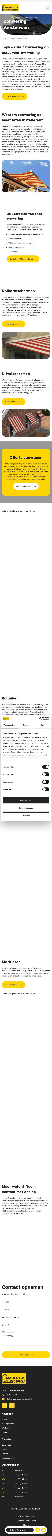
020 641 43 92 (8, 1208)
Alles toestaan (26, 800)
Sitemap (26, 1525)
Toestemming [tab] (9, 725)
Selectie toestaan (26, 808)
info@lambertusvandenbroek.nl (15, 1211)
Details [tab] (26, 725)
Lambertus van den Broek (29, 1509)
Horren (5, 1453)
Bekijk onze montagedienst (21, 259)
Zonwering (6, 1445)
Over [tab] (43, 725)
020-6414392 (11, 1394)
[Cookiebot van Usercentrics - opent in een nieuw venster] (38, 718)
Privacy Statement (26, 1516)
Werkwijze (6, 1428)
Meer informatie (12, 324)
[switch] (45, 774)
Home (4, 38)
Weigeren (26, 816)
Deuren (5, 1449)
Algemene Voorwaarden (26, 1520)
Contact (5, 1432)
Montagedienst (8, 1423)
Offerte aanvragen (18, 1530)
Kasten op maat (8, 1458)
